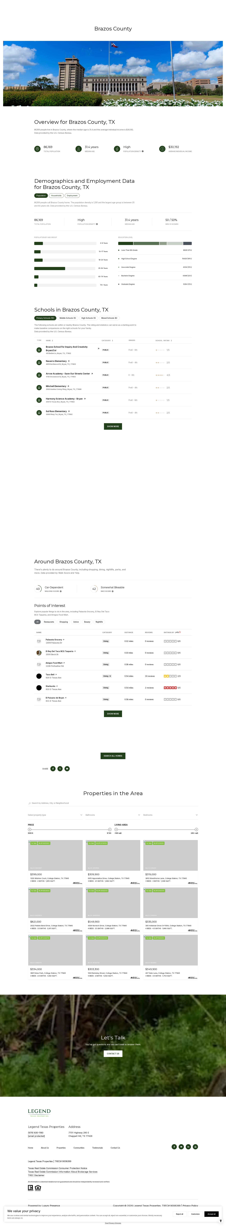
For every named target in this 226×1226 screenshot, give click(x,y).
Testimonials (97, 1148)
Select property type (37, 815)
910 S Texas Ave (53, 689)
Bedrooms (147, 815)
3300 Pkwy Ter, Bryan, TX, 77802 (59, 414)
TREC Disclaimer (36, 1175)
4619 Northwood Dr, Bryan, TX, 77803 (61, 364)
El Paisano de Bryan (55, 698)
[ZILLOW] (195, 1146)
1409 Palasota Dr (54, 643)
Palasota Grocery (54, 639)
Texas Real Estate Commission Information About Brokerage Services (62, 1171)
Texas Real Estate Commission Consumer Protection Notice (57, 1168)
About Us (45, 1148)
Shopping (65, 622)
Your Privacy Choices (113, 1223)
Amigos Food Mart (54, 663)
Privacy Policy (190, 1205)
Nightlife (100, 622)
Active (77, 622)
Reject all (179, 1214)
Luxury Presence (51, 1205)
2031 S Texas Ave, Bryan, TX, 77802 (60, 402)
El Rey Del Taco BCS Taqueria (59, 651)
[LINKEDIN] (188, 1146)
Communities (79, 1148)
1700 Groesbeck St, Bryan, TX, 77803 (61, 377)
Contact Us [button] (113, 1054)
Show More (113, 426)
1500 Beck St (52, 654)
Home (30, 1148)
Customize (195, 1214)
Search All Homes (113, 756)
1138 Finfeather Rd (55, 666)
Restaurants (50, 622)
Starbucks (50, 686)
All (38, 622)
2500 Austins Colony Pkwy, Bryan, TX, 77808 (63, 389)
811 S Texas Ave (53, 701)
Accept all (211, 1214)
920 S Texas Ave (53, 678)
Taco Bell (50, 674)
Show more (113, 714)
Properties (61, 1148)
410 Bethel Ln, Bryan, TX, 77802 (58, 353)
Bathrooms (90, 815)
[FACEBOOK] (174, 1146)
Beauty (88, 622)
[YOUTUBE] (181, 1146)
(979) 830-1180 (35, 1132)
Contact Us (115, 1148)
